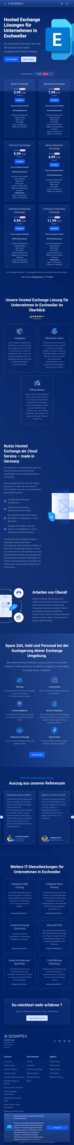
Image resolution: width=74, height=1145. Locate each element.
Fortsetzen (57, 1127)
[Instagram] (54, 1041)
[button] (72, 817)
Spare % (45, 74)
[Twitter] (64, 1041)
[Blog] (64, 3)
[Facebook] (59, 1041)
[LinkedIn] (69, 1041)
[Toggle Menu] (4, 3)
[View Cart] (61, 3)
